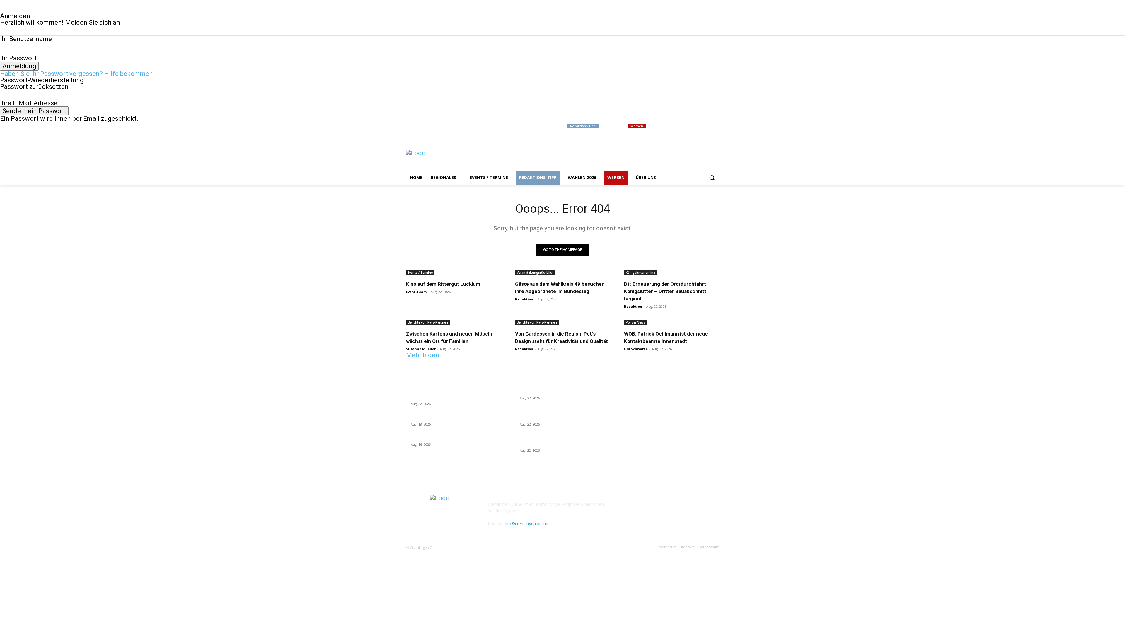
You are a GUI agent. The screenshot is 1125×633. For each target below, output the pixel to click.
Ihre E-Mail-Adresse (28, 103)
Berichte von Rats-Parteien (428, 322)
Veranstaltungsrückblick (535, 272)
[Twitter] (699, 126)
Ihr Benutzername (26, 38)
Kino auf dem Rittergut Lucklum (443, 284)
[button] (712, 178)
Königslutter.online (640, 272)
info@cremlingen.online (526, 523)
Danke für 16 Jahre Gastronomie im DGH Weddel (455, 437)
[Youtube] (715, 126)
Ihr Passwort (18, 58)
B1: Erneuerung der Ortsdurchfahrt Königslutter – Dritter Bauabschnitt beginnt (665, 291)
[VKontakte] (658, 508)
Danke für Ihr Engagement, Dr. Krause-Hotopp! (453, 417)
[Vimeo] (707, 126)
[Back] (2, 9)
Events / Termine (420, 272)
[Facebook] (683, 126)
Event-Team (416, 292)
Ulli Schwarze (636, 349)
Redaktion (524, 299)
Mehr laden (422, 355)
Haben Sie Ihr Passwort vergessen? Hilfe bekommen (76, 73)
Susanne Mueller (421, 349)
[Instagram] (691, 126)
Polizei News (635, 322)
